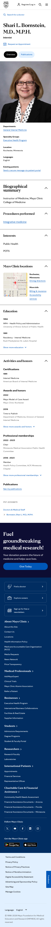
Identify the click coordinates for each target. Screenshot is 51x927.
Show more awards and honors (17, 426)
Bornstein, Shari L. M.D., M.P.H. (20, 514)
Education (10, 311)
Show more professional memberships (20, 475)
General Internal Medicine (15, 130)
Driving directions (38, 280)
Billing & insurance (38, 291)
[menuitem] (10, 54)
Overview (11, 54)
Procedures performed (19, 214)
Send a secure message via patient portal (22, 170)
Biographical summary (15, 188)
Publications (26, 54)
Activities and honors (17, 361)
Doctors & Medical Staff (14, 509)
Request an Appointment (19, 44)
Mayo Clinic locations (18, 266)
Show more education (13, 347)
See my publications (12, 489)
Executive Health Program (15, 140)
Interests (9, 236)
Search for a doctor (15, 14)
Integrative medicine (15, 221)
